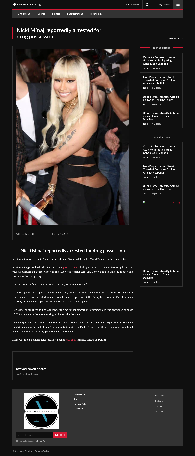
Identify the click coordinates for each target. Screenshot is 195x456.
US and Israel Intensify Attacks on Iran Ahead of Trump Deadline (161, 116)
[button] (147, 4)
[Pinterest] (104, 234)
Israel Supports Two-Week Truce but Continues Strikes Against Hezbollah (159, 80)
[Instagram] (151, 401)
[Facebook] (91, 234)
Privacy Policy (42, 441)
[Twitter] (97, 234)
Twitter (158, 406)
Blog (145, 68)
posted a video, (71, 267)
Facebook (159, 396)
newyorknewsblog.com (31, 368)
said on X (71, 339)
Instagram (159, 401)
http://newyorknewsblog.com (27, 374)
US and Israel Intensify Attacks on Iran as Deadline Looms (161, 98)
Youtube (159, 411)
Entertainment (175, 38)
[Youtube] (151, 411)
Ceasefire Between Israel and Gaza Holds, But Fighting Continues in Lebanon (160, 60)
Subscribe (60, 435)
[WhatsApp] (111, 234)
